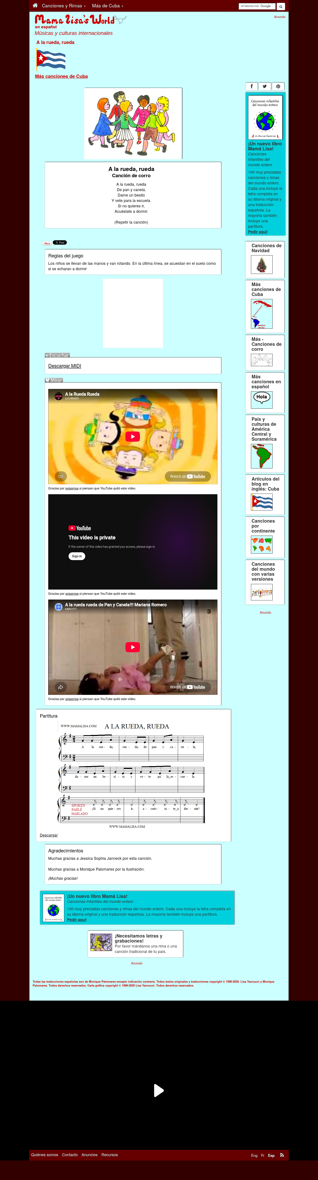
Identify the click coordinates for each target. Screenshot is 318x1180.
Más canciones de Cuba (61, 76)
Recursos (109, 1154)
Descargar (49, 835)
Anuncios (90, 1154)
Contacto (70, 1154)
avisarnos (72, 488)
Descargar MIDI (64, 365)
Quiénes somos (44, 1154)
